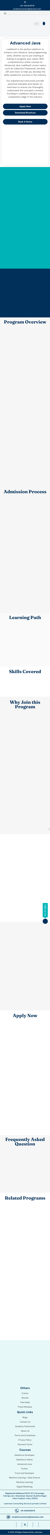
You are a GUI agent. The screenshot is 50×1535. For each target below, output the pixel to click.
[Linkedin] (20, 2)
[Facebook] (15, 2)
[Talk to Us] (45, 921)
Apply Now (25, 106)
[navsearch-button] (44, 23)
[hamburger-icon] (36, 24)
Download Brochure (25, 112)
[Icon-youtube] (34, 2)
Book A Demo (25, 121)
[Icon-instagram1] (30, 2)
